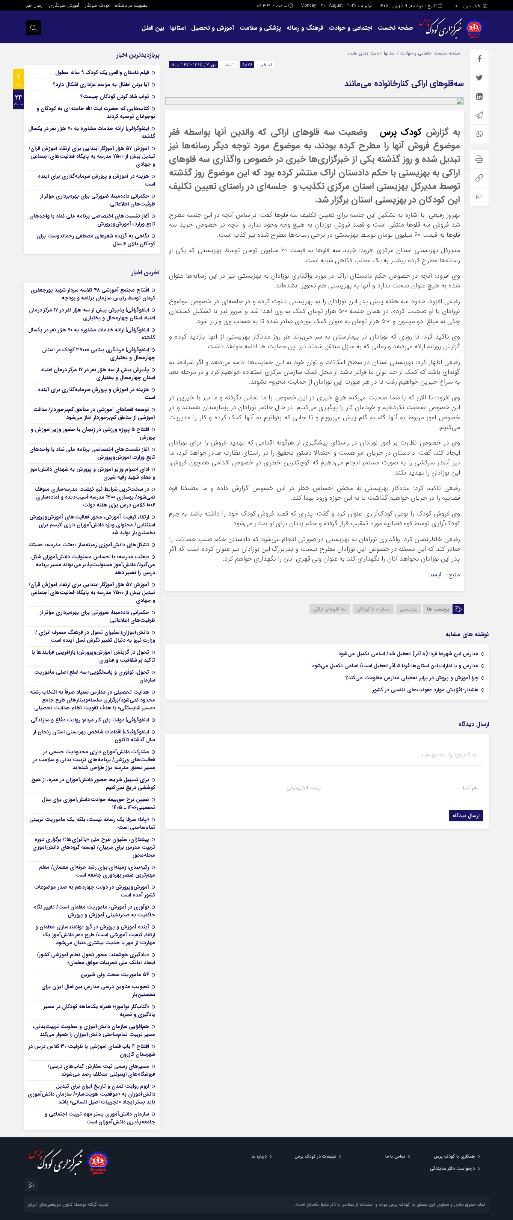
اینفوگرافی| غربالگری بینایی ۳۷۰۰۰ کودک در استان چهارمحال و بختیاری (98, 354)
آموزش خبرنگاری (64, 5)
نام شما (470, 788)
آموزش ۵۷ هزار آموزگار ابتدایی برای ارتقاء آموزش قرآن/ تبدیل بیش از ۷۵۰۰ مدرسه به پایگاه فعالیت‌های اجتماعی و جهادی (92, 156)
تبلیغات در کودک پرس (315, 1156)
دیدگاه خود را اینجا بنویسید (449, 754)
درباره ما (259, 1156)
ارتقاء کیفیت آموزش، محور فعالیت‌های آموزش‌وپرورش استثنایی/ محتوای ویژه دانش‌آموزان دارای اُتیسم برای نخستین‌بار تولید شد (92, 525)
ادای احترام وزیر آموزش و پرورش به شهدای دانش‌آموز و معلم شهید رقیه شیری (92, 473)
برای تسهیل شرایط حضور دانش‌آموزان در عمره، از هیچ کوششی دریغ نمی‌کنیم (93, 784)
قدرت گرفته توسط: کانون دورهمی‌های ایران (68, 1204)
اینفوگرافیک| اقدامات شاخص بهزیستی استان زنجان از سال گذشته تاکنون (94, 736)
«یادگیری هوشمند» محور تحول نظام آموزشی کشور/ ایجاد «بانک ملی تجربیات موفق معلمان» (96, 959)
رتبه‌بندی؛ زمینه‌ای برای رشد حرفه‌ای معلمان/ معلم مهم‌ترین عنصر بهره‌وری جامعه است (97, 871)
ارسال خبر (35, 5)
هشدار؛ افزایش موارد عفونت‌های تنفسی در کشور (425, 690)
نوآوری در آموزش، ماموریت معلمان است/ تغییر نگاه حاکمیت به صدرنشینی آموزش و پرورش (94, 911)
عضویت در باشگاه (131, 5)
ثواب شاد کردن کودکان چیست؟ (114, 96)
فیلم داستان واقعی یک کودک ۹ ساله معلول (102, 72)
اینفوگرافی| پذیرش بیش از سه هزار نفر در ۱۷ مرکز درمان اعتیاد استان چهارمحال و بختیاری (92, 314)
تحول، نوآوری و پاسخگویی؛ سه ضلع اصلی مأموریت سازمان (94, 676)
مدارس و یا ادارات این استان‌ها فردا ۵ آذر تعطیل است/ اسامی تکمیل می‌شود (395, 666)
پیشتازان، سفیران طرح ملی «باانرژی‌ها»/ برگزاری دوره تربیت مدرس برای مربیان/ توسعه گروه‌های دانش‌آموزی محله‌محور (93, 847)
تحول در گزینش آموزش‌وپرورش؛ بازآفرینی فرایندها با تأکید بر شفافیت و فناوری (93, 656)
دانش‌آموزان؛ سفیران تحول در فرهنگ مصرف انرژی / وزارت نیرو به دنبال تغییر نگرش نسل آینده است (95, 636)
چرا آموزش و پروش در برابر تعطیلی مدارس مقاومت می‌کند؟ (412, 678)
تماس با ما (395, 1156)
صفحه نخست (395, 28)
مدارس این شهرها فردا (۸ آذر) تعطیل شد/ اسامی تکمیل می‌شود (408, 654)
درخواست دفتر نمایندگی (452, 1168)
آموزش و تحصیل (212, 28)
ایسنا (436, 575)
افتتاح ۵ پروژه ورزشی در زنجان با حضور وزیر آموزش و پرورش (93, 433)
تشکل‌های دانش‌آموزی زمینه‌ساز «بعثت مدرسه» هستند (88, 545)
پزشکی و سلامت (260, 28)
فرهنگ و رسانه (305, 28)
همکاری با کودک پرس (454, 1156)
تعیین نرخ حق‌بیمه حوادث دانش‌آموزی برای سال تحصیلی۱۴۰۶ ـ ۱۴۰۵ (98, 803)
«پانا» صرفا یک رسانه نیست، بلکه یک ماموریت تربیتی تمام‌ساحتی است (92, 823)
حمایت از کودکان (373, 609)
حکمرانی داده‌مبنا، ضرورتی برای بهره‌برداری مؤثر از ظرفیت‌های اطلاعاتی (97, 200)
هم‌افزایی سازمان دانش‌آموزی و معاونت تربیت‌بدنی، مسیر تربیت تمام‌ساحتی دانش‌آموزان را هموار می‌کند (94, 1030)
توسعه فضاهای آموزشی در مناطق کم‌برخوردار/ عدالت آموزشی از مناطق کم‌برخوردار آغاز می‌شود (94, 413)
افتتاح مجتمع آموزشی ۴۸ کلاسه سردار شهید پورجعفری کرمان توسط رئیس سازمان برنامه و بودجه (93, 294)
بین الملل (153, 28)
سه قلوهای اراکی (330, 609)
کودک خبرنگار (97, 5)
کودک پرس (401, 132)
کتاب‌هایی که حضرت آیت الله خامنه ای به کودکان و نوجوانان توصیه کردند (95, 112)
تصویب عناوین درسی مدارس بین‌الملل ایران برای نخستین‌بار (98, 991)
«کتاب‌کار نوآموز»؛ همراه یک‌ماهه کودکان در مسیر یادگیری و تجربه (99, 1010)
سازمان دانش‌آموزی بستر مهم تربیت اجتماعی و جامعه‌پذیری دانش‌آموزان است (100, 1118)
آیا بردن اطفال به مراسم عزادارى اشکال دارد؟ (101, 84)
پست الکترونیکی (304, 788)
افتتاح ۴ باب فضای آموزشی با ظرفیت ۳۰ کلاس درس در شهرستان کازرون (91, 1050)
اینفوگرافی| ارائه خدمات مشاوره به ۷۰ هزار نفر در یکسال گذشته (91, 132)
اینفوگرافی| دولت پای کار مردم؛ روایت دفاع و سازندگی (90, 720)
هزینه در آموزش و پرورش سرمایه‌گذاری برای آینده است (96, 180)
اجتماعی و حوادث (350, 28)
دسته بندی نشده (363, 53)
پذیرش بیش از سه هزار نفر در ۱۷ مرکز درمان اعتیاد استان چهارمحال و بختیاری (98, 374)
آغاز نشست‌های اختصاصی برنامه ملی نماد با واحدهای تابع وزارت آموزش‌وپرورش (92, 220)
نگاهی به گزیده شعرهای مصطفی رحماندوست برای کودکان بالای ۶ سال (95, 240)
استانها (178, 28)
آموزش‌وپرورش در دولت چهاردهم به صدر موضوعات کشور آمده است (95, 891)
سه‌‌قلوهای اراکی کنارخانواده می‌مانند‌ (404, 83)
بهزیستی (409, 609)
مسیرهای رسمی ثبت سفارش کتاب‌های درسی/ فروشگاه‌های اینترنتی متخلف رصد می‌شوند (101, 1070)
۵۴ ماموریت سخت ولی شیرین (115, 975)
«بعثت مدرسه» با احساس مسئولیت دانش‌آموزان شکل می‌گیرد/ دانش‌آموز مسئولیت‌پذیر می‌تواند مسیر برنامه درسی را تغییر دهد (93, 565)
